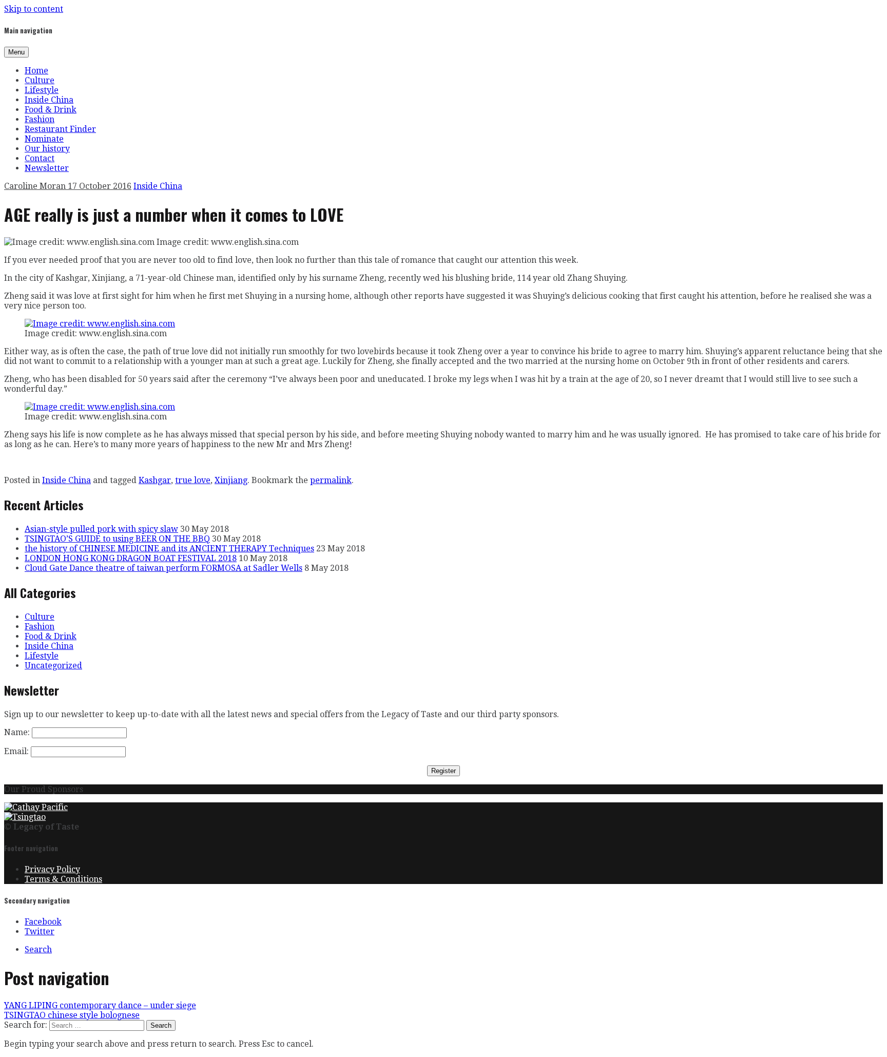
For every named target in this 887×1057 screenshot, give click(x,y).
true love (192, 480)
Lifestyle (42, 90)
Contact (39, 158)
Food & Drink (50, 109)
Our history (47, 148)
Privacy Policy (52, 869)
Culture (39, 80)
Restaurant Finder (60, 129)
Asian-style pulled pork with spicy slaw (101, 529)
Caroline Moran (36, 186)
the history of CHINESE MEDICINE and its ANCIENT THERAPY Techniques (169, 548)
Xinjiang (231, 480)
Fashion (39, 119)
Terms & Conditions (63, 879)
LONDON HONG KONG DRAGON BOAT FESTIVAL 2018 (131, 558)
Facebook (43, 922)
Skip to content (33, 9)
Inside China (49, 100)
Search (38, 949)
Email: (16, 751)
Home (36, 70)
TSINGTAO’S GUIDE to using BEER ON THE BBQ (117, 539)
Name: (17, 732)
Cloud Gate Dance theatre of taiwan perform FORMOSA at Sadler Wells (163, 568)
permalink (331, 480)
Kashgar (155, 480)
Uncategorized (53, 665)
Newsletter (47, 168)
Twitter (39, 931)
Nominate (44, 139)
